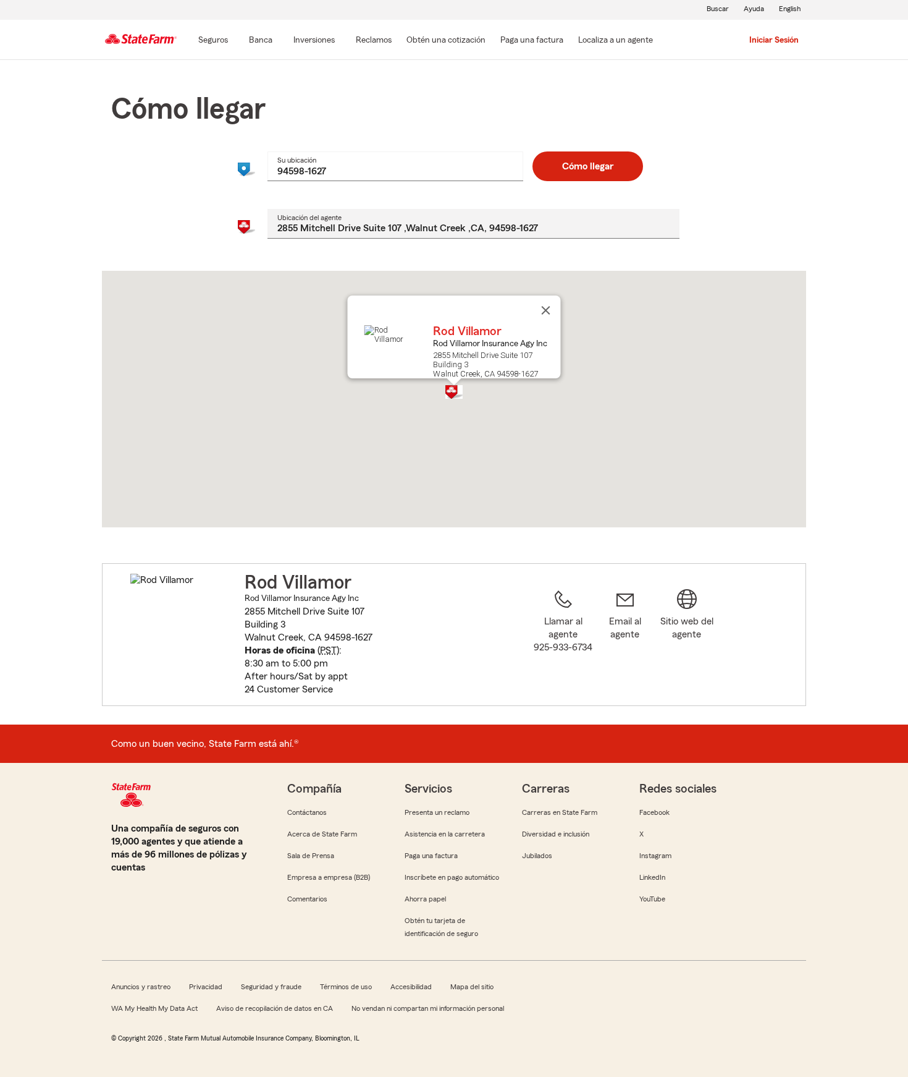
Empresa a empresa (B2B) (328, 877)
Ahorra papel (425, 899)
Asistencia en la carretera (445, 834)
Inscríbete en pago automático (452, 877)
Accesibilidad (411, 986)
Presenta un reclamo (437, 812)
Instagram (655, 855)
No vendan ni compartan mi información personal (427, 1008)
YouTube (652, 899)
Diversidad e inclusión (555, 834)
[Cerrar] (546, 310)
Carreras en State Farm (559, 812)
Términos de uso (346, 986)
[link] (625, 642)
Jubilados (537, 855)
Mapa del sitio (472, 986)
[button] (454, 392)
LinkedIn (652, 877)
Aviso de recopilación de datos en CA (274, 1008)
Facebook (654, 812)
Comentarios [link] (307, 899)
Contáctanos (307, 812)
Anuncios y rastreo (140, 986)
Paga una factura (431, 855)
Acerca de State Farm (322, 834)
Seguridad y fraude (271, 986)
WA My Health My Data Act (154, 1008)
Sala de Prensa (310, 855)
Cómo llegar (587, 166)
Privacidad (205, 986)
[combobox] (395, 166)
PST (328, 650)
